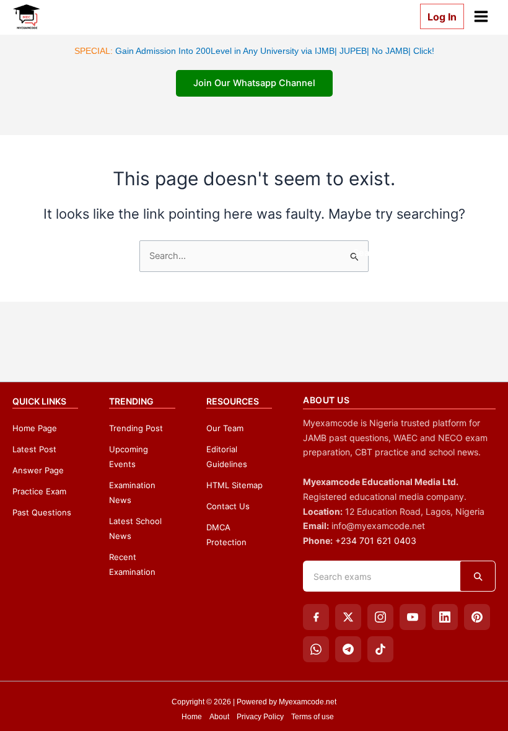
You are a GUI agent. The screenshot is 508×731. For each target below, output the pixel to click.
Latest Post (34, 449)
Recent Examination (132, 564)
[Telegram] (348, 649)
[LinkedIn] (445, 617)
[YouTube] (413, 617)
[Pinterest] (477, 617)
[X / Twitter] (348, 617)
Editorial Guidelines (226, 456)
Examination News (132, 492)
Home (192, 716)
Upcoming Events (128, 456)
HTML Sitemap (234, 485)
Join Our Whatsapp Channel (254, 83)
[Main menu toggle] (481, 16)
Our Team (224, 428)
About (219, 716)
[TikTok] (380, 649)
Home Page (34, 428)
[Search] (477, 576)
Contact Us (228, 506)
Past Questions (41, 512)
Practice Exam (39, 491)
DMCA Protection (226, 534)
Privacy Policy (260, 716)
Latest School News (135, 528)
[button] (437, 16)
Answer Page (38, 470)
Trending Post (136, 428)
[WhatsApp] (316, 649)
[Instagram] (380, 617)
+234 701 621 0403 (375, 540)
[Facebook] (316, 617)
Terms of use (312, 716)
